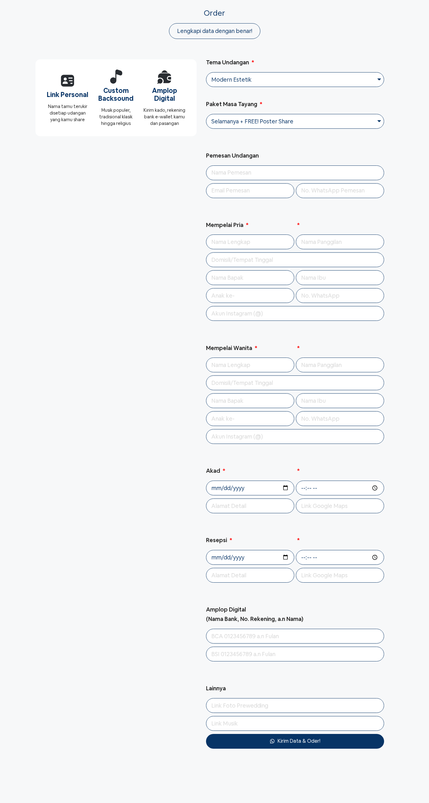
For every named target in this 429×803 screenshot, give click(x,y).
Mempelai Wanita (229, 348)
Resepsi (217, 540)
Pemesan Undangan (232, 155)
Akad (213, 470)
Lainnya (216, 688)
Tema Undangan (228, 62)
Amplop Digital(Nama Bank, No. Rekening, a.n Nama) (254, 614)
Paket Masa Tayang (232, 104)
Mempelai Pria (225, 225)
